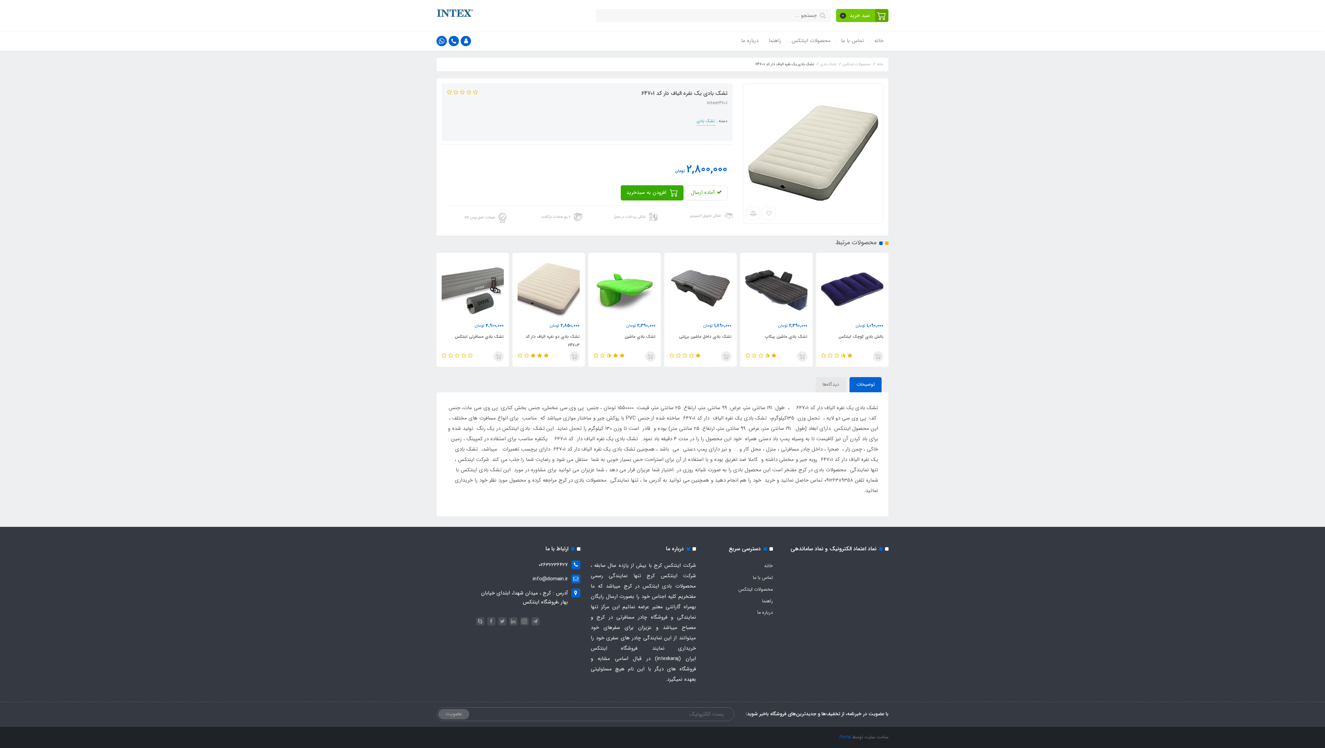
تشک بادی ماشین (640, 336)
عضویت (453, 714)
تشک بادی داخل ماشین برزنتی (705, 336)
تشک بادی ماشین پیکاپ (786, 336)
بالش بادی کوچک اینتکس (860, 336)
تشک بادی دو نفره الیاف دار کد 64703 (553, 340)
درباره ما (749, 41)
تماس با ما (852, 41)
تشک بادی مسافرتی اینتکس (479, 336)
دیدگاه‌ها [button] (831, 384)
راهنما (775, 41)
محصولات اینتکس (811, 41)
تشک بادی (706, 121)
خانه (878, 41)
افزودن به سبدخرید (647, 192)
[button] (862, 15)
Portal (845, 737)
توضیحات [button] (865, 384)
